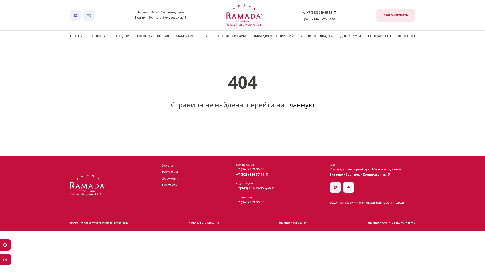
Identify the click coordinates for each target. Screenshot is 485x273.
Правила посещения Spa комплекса (391, 223)
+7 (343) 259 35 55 (323, 19)
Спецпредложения (153, 36)
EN (5, 259)
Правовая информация (204, 223)
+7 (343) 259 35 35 (319, 12)
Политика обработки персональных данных (99, 223)
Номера (99, 36)
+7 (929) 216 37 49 (250, 174)
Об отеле (77, 36)
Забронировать (396, 15)
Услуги (167, 165)
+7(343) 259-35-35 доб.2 (255, 188)
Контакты (406, 36)
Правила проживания (293, 223)
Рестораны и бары (230, 36)
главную (300, 104)
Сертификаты (379, 36)
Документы (171, 178)
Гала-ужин (185, 36)
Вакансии (170, 171)
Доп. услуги (350, 36)
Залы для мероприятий (273, 36)
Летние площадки (317, 36)
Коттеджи (121, 36)
